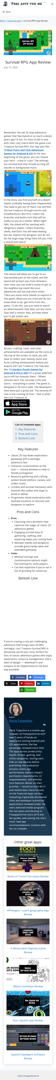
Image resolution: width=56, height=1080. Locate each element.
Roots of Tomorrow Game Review (28, 876)
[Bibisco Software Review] (28, 980)
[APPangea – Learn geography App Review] (28, 904)
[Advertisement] (28, 102)
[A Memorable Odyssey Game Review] (28, 942)
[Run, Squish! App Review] (28, 1014)
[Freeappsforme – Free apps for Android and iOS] (23, 4)
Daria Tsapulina (20, 721)
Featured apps (14, 20)
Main (2, 20)
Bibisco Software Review (28, 986)
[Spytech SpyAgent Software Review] (28, 1048)
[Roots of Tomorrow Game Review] (28, 870)
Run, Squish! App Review (28, 1020)
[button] (52, 4)
